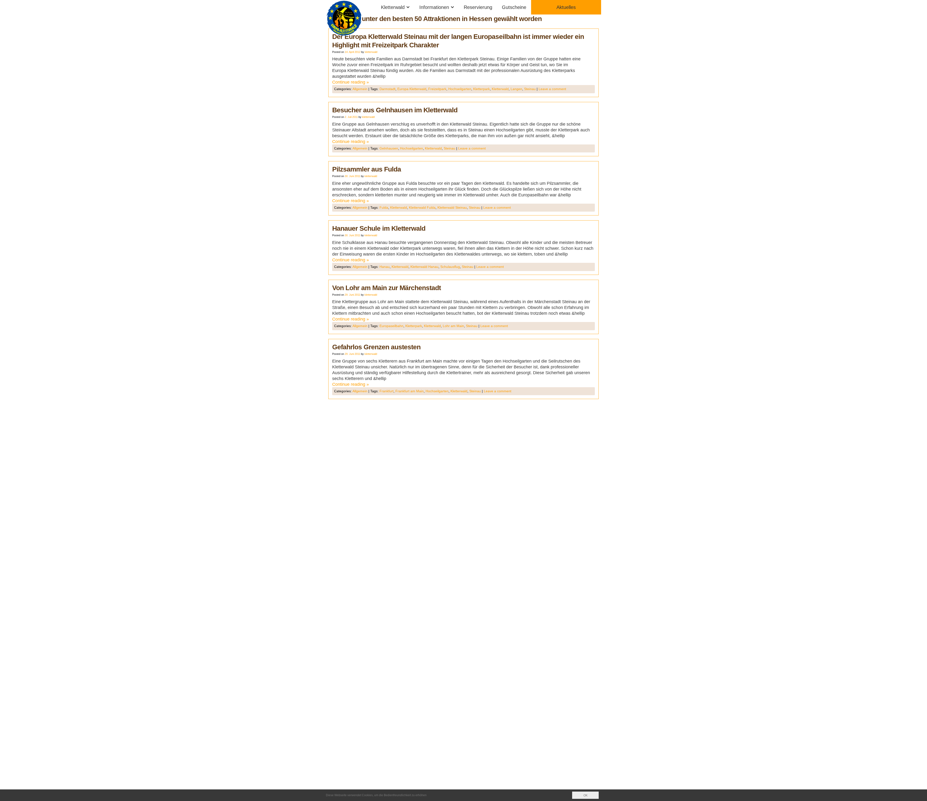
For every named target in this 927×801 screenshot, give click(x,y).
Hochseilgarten (459, 89)
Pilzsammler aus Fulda (366, 169)
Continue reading (350, 82)
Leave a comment (552, 89)
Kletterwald (393, 7)
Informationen (434, 7)
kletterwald (371, 51)
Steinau (530, 89)
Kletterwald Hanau (424, 267)
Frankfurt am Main (409, 391)
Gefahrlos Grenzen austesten (376, 347)
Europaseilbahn (391, 326)
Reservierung (478, 7)
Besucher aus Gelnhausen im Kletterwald (394, 110)
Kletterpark (481, 89)
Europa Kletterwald (411, 89)
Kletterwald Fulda (422, 207)
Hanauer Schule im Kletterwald (378, 228)
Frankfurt (386, 391)
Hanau (384, 267)
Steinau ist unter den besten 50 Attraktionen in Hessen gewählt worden (435, 18)
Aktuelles (566, 7)
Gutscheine (514, 7)
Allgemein (359, 89)
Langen (516, 89)
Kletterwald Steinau (452, 207)
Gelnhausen (388, 148)
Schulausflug (450, 267)
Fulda (383, 207)
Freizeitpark (437, 89)
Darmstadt (387, 89)
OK (585, 795)
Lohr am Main (453, 326)
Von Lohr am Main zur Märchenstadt (386, 288)
